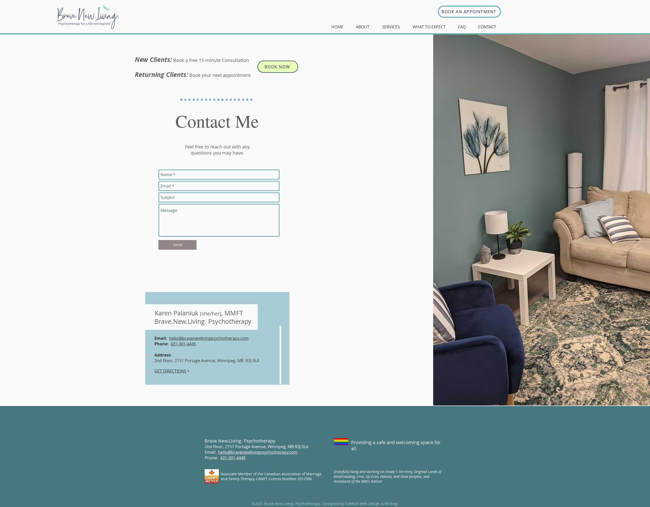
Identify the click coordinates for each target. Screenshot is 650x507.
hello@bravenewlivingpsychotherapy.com (209, 338)
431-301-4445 (183, 344)
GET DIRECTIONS (170, 371)
